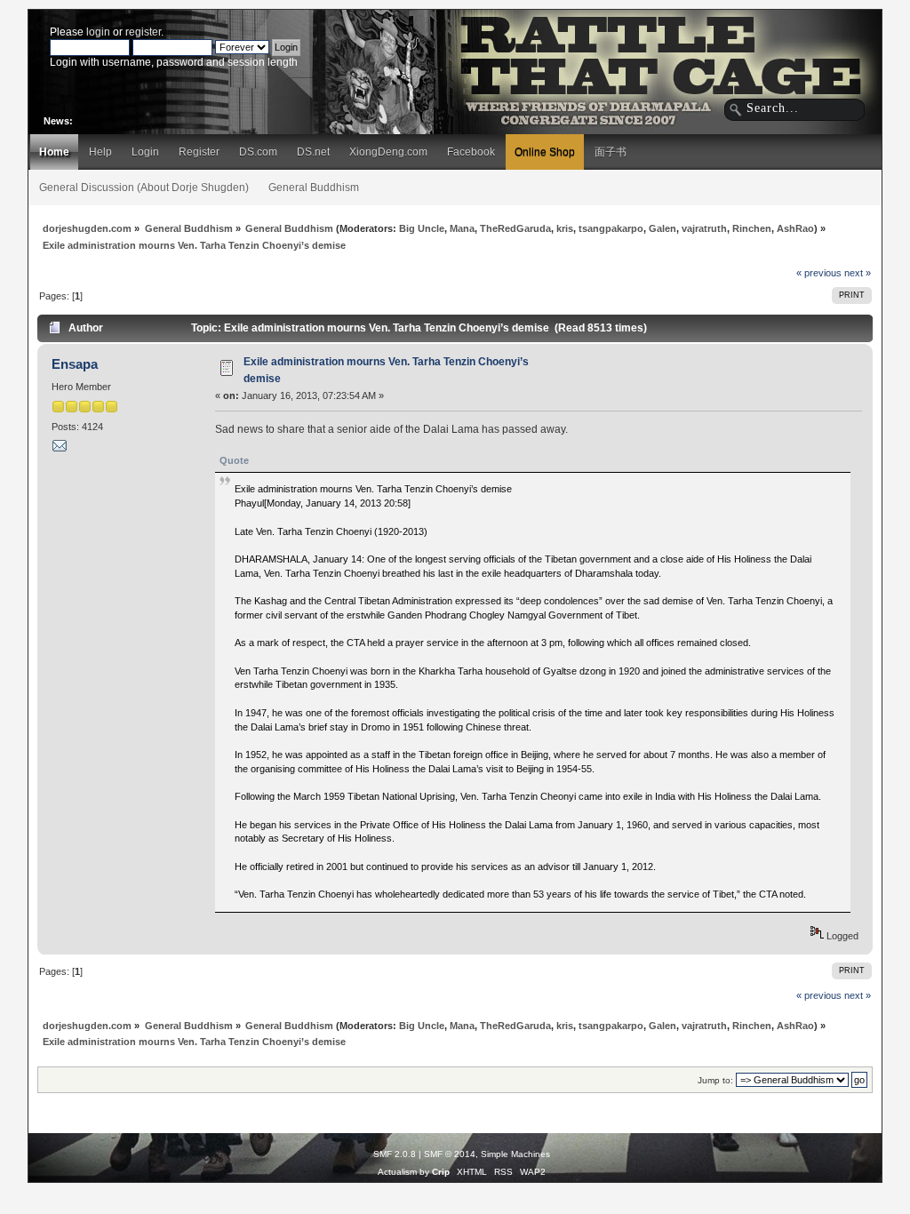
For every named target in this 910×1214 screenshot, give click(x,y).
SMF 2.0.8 (394, 1154)
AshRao (795, 228)
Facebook (471, 152)
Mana (462, 228)
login (98, 32)
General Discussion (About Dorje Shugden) (144, 187)
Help (100, 152)
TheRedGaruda (515, 228)
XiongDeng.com (388, 152)
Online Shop (545, 152)
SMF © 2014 (449, 1154)
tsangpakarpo (611, 228)
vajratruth (704, 228)
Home (54, 152)
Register (199, 152)
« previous (819, 273)
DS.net (313, 152)
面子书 (611, 152)
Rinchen (751, 228)
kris (564, 228)
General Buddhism (313, 187)
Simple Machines (515, 1154)
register (143, 32)
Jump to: (715, 1080)
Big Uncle (421, 228)
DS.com (258, 152)
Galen (662, 228)
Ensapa (75, 363)
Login (145, 152)
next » (857, 273)
